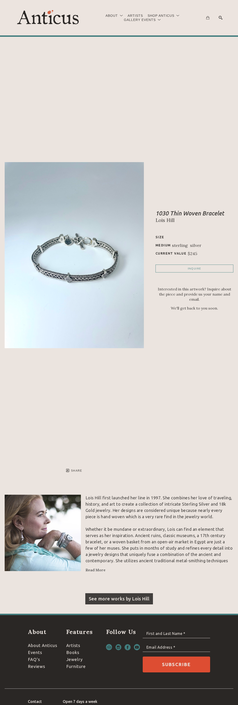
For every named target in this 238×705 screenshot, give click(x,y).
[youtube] (137, 647)
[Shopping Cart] (207, 18)
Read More (96, 570)
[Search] (220, 18)
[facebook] (128, 647)
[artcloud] (109, 647)
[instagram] (118, 647)
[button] (114, 15)
